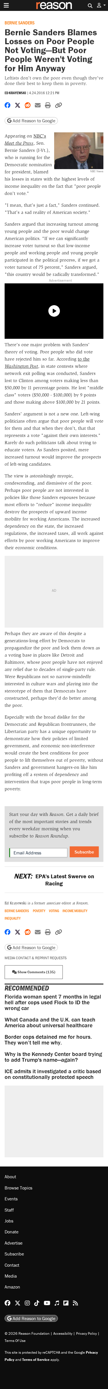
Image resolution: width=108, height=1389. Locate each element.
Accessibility (62, 1333)
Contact (12, 1265)
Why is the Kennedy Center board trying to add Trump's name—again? (53, 1056)
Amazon (12, 1287)
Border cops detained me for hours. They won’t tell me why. (48, 1039)
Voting (54, 911)
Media (11, 1276)
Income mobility (74, 911)
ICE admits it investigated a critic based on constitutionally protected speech (53, 1073)
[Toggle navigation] (6, 5)
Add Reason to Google (33, 120)
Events (11, 1199)
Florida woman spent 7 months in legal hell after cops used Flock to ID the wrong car (53, 1002)
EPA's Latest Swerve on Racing (54, 880)
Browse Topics (18, 1188)
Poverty (39, 911)
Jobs (9, 1221)
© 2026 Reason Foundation (27, 1333)
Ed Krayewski (15, 92)
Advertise (13, 1243)
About (10, 1176)
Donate (11, 1232)
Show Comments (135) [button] (36, 972)
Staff (9, 1210)
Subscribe (84, 852)
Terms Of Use (15, 1340)
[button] (101, 5)
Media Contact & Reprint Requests (36, 957)
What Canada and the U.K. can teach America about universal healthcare (50, 1022)
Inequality (12, 918)
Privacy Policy (86, 1333)
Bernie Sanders (20, 23)
